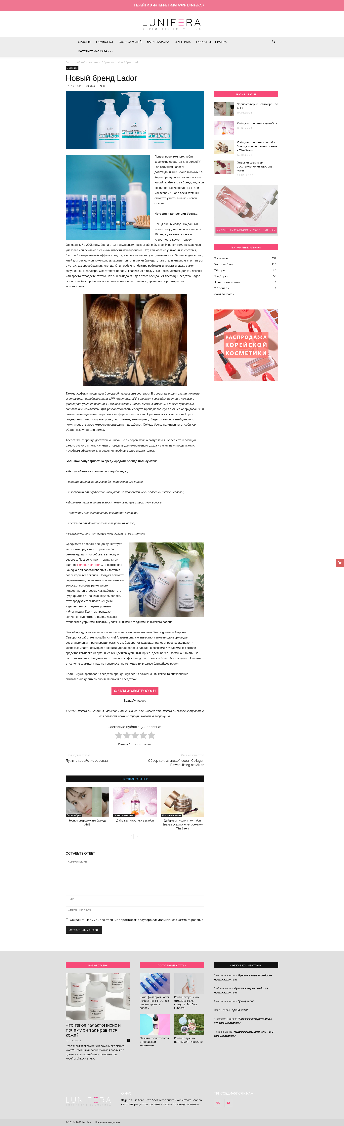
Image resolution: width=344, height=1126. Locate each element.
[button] (273, 42)
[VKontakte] (218, 1103)
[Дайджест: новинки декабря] (135, 802)
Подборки (104, 42)
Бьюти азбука (158, 42)
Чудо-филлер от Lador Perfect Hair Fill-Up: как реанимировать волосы (154, 1002)
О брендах (183, 42)
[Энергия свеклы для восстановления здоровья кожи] (224, 167)
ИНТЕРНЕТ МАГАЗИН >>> (95, 51)
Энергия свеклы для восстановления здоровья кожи (255, 166)
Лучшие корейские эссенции (87, 761)
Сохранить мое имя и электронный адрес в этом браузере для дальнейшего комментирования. (137, 920)
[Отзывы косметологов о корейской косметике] (155, 1024)
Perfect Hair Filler (88, 564)
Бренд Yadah (246, 1001)
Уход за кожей (130, 42)
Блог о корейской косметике (82, 62)
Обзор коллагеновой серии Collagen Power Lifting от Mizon (176, 763)
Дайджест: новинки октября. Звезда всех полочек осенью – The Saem (183, 824)
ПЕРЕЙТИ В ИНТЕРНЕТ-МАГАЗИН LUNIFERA (168, 5)
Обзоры (84, 42)
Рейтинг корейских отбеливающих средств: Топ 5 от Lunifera (186, 1002)
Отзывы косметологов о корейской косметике (154, 1041)
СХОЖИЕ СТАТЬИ (135, 779)
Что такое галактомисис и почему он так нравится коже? (93, 1030)
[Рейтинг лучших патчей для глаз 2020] (189, 1024)
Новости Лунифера (211, 42)
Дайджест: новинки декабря (135, 820)
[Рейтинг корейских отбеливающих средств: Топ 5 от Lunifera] (189, 983)
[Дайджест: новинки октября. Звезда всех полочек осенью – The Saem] (182, 802)
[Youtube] (228, 1103)
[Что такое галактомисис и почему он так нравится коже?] (98, 996)
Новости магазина (123, 815)
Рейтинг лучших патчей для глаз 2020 (188, 1040)
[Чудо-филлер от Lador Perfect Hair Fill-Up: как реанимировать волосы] (155, 983)
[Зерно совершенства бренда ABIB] (87, 802)
